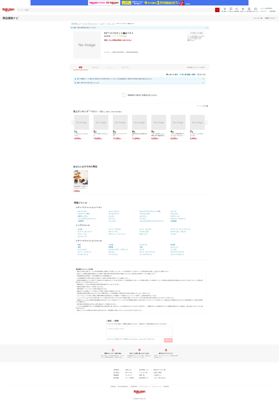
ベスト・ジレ (111, 23)
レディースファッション (90, 23)
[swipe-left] (73, 122)
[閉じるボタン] (207, 27)
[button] (231, 10)
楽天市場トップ (76, 23)
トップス (102, 23)
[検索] (217, 10)
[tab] (80, 67)
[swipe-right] (206, 122)
